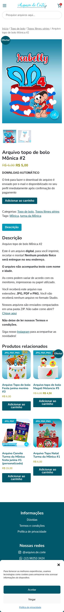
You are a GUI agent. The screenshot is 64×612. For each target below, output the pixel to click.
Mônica (14, 215)
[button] (58, 564)
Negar (32, 599)
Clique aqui (9, 313)
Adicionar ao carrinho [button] (16, 406)
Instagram (23, 331)
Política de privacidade (30, 607)
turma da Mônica (30, 215)
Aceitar (32, 589)
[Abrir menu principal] (4, 5)
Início (5, 28)
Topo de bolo (17, 28)
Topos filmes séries (38, 28)
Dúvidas (32, 519)
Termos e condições (32, 525)
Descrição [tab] (12, 227)
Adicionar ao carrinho (19, 200)
